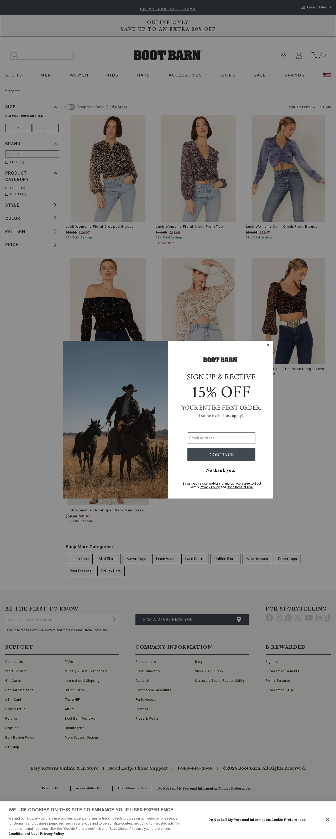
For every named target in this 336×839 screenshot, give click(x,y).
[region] (168, 820)
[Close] (327, 819)
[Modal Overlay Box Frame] (168, 420)
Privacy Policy (52, 834)
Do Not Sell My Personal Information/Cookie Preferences (257, 820)
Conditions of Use (23, 834)
